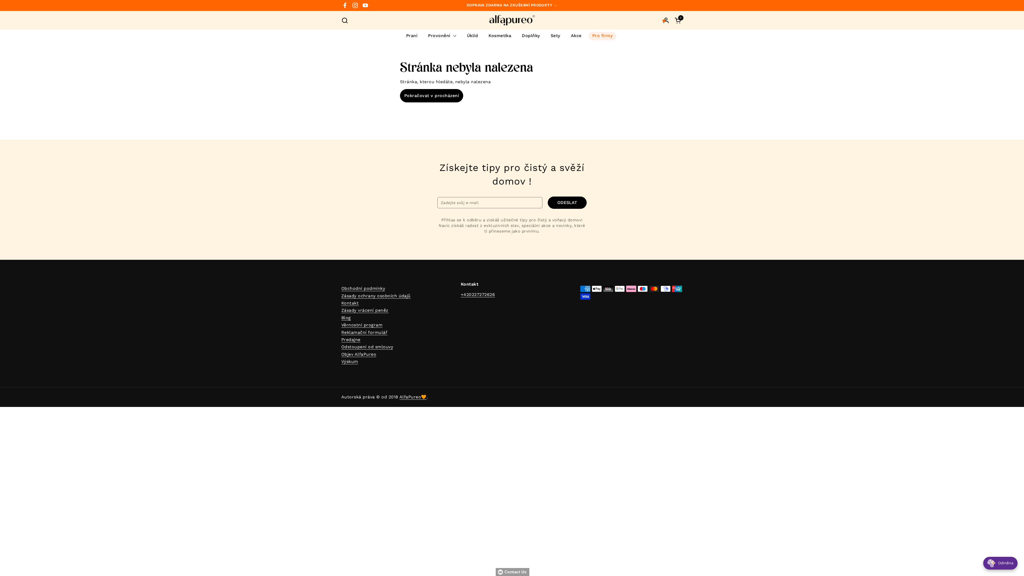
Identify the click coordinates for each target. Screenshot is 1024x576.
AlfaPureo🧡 (413, 396)
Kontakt (350, 303)
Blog (346, 317)
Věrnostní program (361, 324)
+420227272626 (478, 294)
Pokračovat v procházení (431, 95)
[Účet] (666, 20)
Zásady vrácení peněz (365, 310)
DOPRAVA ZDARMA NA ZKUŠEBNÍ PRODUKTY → (512, 5)
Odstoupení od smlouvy (367, 346)
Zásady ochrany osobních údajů (376, 295)
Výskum (349, 361)
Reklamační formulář (364, 332)
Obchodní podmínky (363, 288)
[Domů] (512, 20)
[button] (344, 20)
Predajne (351, 339)
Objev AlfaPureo (358, 354)
